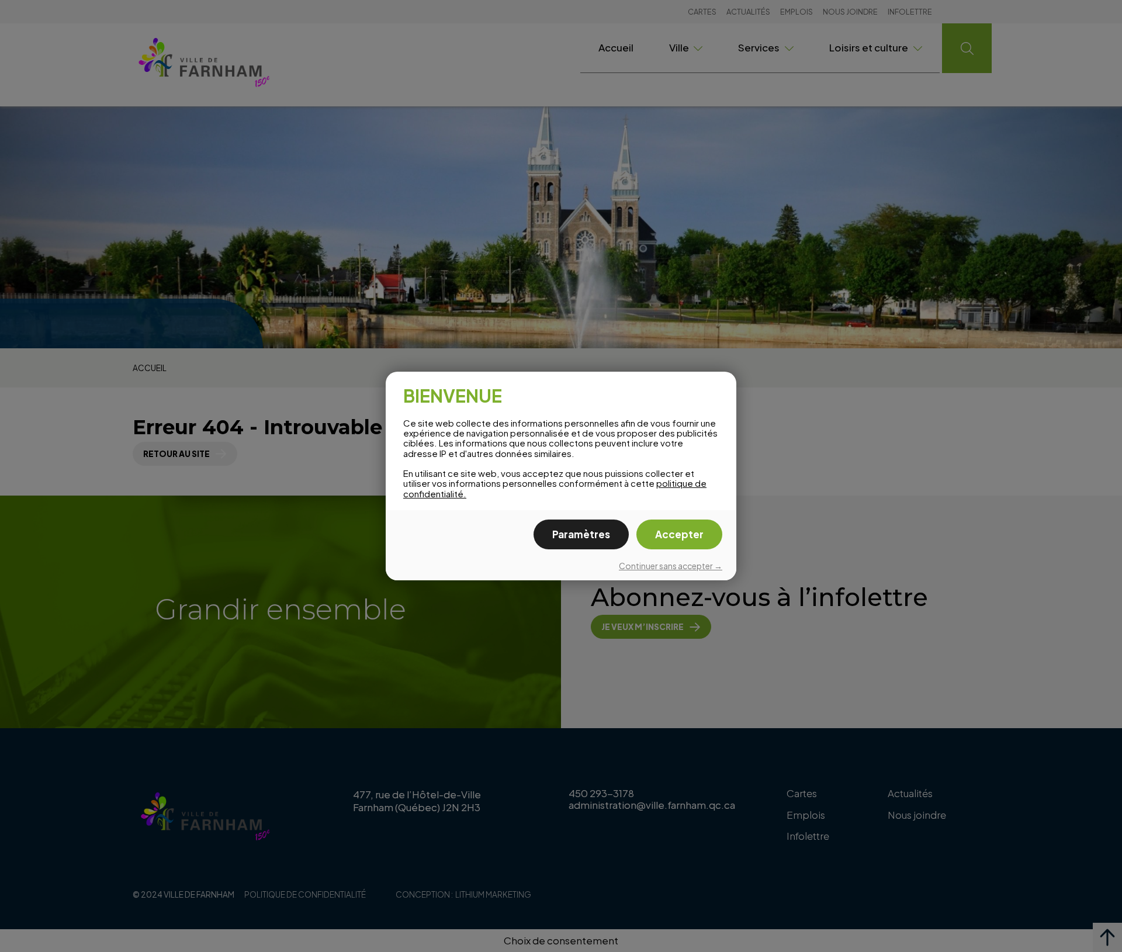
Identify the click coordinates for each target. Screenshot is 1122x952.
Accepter (679, 534)
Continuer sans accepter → (670, 565)
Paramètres (581, 534)
